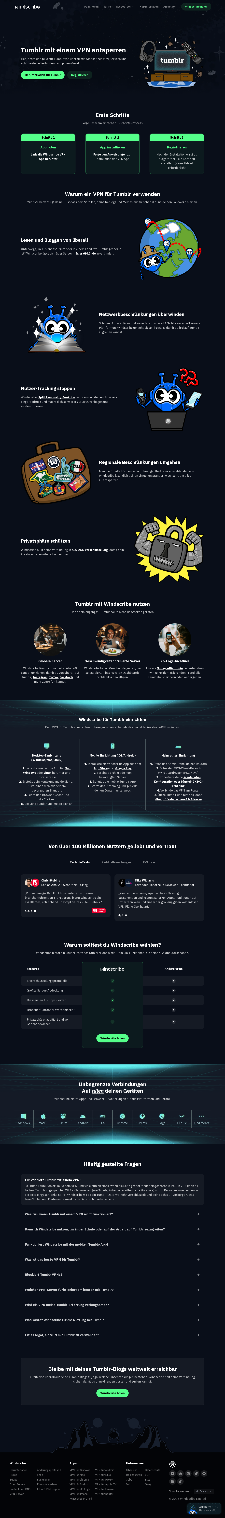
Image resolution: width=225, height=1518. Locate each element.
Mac (67, 768)
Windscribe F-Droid (81, 1498)
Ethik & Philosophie (48, 1489)
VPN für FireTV (104, 1479)
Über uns (131, 1470)
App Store (101, 768)
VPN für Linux (103, 1474)
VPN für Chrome (79, 1479)
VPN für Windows (80, 1470)
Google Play (123, 768)
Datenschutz (152, 1470)
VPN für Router (104, 1494)
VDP (147, 1474)
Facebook (66, 677)
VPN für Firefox (79, 1484)
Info (128, 1484)
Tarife (107, 6)
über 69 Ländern (87, 253)
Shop (40, 1474)
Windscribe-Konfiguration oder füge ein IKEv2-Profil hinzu (178, 781)
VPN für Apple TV (105, 1484)
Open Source (17, 1484)
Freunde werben (47, 1484)
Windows (29, 773)
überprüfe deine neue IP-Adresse (178, 799)
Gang (148, 1484)
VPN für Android (104, 1470)
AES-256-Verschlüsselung (90, 550)
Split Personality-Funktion (56, 397)
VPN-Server (17, 1494)
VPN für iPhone (79, 1494)
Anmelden (169, 6)
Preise (13, 1474)
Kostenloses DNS (20, 1489)
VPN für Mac (77, 1474)
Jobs (129, 1479)
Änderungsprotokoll (49, 1470)
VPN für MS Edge (80, 1489)
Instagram (40, 677)
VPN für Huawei (104, 1489)
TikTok (53, 677)
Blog (148, 1479)
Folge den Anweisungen (110, 154)
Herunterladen (149, 6)
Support (14, 1479)
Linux (47, 773)
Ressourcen (123, 6)
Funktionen (91, 6)
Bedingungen (134, 1474)
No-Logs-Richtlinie (170, 668)
